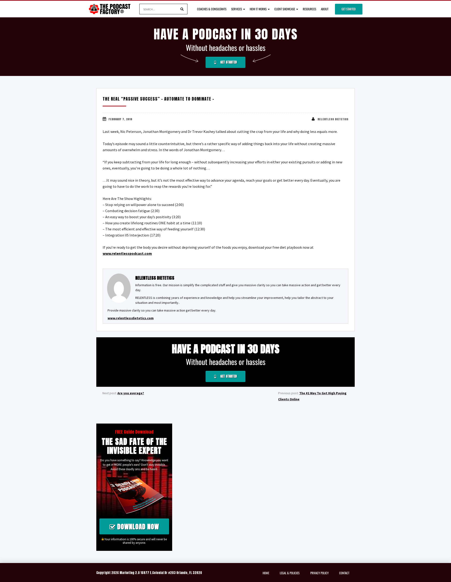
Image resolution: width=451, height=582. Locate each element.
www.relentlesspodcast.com (127, 253)
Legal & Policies (289, 573)
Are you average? (130, 393)
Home (266, 573)
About (324, 9)
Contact (344, 573)
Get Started (349, 9)
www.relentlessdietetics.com (131, 318)
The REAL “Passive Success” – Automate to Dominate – (158, 99)
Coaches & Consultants (211, 9)
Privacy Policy (319, 573)
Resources (309, 9)
